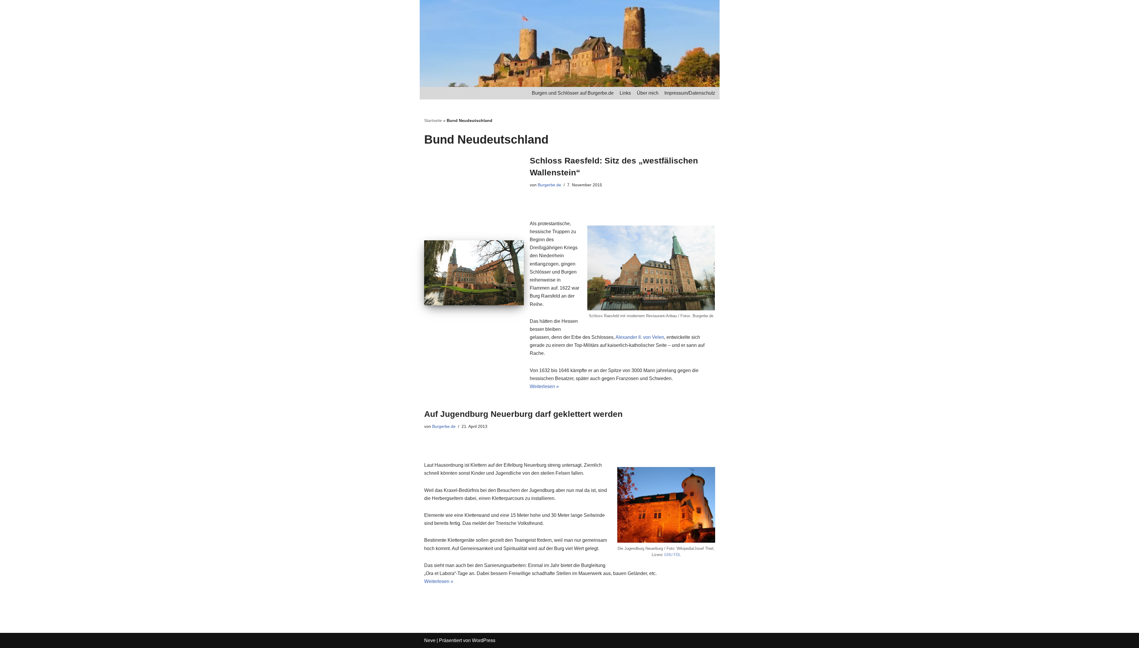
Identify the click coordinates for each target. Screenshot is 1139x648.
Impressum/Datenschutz (689, 93)
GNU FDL (672, 554)
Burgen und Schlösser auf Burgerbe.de (573, 93)
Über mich (647, 93)
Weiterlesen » (544, 386)
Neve (429, 640)
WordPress (483, 640)
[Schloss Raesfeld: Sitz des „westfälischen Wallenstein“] (474, 272)
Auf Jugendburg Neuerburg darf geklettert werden (523, 414)
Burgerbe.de (549, 184)
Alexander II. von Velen (639, 337)
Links (625, 93)
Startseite (433, 120)
